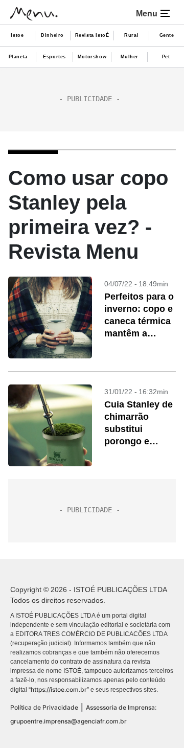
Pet (166, 56)
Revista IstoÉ (92, 35)
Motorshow (92, 56)
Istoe (17, 35)
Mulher (130, 56)
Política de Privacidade (44, 707)
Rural (131, 35)
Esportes (54, 56)
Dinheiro (52, 35)
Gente (166, 35)
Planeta (18, 56)
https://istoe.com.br (59, 689)
